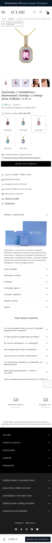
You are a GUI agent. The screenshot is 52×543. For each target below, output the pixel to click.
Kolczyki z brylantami (16, 488)
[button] (34, 12)
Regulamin (19, 523)
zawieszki (22, 424)
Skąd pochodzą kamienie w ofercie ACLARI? (20, 371)
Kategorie (9, 450)
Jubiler (7, 458)
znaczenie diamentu (41, 422)
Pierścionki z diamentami (18, 480)
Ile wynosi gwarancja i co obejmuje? (21, 343)
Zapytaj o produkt (12, 198)
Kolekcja (8, 282)
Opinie (7, 307)
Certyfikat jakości (12, 288)
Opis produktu (10, 269)
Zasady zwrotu (10, 301)
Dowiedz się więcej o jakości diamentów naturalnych (22, 158)
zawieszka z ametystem (9, 424)
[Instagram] (26, 529)
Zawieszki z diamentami (17, 496)
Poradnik (8, 465)
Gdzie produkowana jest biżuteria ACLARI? (24, 379)
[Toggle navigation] (3, 12)
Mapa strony (30, 523)
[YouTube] (37, 529)
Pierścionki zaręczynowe (18, 503)
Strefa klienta (12, 442)
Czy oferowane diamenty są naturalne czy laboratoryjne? (23, 363)
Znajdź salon (10, 203)
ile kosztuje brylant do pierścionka (39, 424)
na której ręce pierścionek (24, 422)
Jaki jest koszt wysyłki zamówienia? (20, 356)
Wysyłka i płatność (12, 294)
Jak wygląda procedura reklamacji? (20, 349)
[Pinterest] (32, 529)
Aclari (4, 19)
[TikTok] (21, 529)
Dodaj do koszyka (26, 164)
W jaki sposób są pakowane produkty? (21, 337)
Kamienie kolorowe (15, 511)
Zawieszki (11, 19)
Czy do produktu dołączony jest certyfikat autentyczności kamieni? (23, 329)
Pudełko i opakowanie (14, 214)
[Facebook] (16, 529)
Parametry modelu (12, 275)
